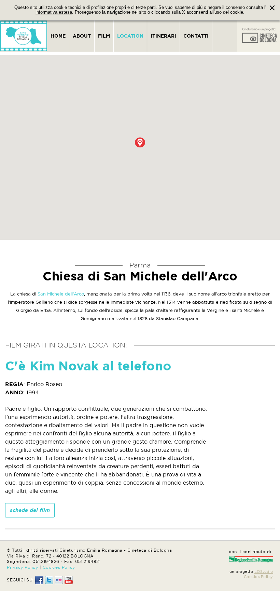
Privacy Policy (22, 567)
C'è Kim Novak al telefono (88, 366)
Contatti (196, 36)
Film (104, 36)
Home (58, 36)
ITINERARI (163, 36)
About (82, 36)
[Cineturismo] (23, 36)
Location (130, 36)
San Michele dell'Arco (61, 293)
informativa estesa (54, 12)
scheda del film (30, 510)
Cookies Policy (59, 567)
